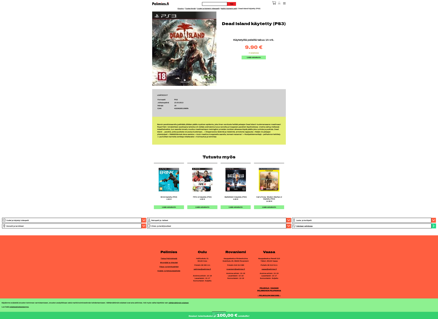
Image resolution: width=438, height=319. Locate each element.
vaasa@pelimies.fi (269, 269)
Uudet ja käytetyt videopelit (208, 8)
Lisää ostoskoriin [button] (169, 207)
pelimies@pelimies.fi (202, 269)
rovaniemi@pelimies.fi (235, 269)
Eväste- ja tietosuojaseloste (169, 271)
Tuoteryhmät (190, 8)
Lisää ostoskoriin (254, 57)
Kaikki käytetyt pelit (229, 8)
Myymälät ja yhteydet (169, 263)
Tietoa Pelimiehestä (169, 258)
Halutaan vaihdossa (304, 226)
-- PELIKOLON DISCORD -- (269, 295)
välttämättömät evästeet (178, 303)
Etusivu (181, 8)
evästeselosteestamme (19, 307)
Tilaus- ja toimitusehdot (169, 267)
